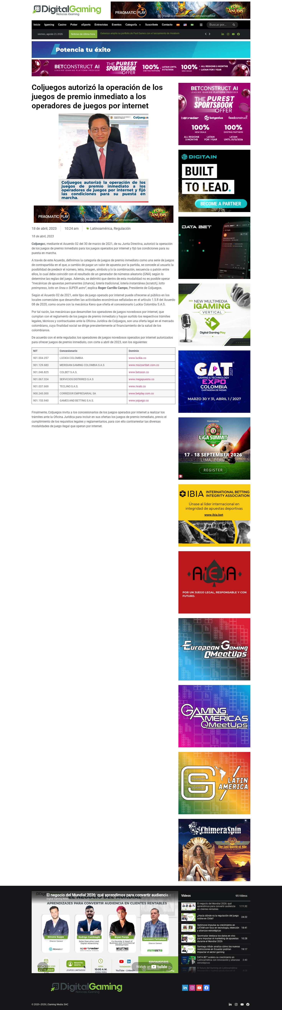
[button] (83, 34)
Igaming (49, 24)
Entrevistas (101, 24)
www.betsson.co (139, 372)
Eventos (116, 24)
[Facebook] (238, 34)
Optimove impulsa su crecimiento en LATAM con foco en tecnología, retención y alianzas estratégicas (218, 928)
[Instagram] (228, 34)
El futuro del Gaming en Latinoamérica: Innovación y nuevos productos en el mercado (217, 971)
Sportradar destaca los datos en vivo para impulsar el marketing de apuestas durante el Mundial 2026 (217, 938)
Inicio (37, 24)
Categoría (131, 24)
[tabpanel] (105, 932)
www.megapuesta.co (141, 379)
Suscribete (151, 24)
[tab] (214, 906)
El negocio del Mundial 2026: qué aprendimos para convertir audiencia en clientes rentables (216, 906)
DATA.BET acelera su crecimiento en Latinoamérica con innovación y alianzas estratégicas (218, 960)
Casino (62, 24)
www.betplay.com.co (141, 393)
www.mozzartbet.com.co (144, 365)
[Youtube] (233, 34)
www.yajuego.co (139, 400)
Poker (73, 24)
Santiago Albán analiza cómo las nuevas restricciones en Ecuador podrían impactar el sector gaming (218, 949)
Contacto (167, 24)
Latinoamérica (101, 228)
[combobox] (218, 24)
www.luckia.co (137, 358)
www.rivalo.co (137, 386)
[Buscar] (234, 24)
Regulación (122, 228)
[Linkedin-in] (223, 34)
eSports (86, 24)
